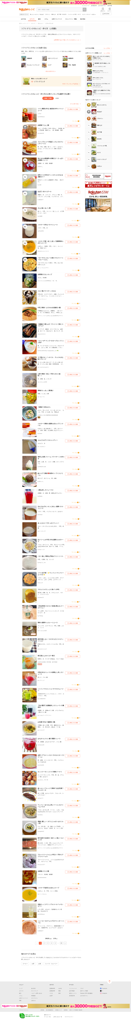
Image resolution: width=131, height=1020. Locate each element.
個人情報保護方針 (49, 1010)
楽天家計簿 (94, 5)
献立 (39, 19)
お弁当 (60, 988)
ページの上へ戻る (109, 981)
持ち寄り (64, 14)
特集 (20, 1000)
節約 (59, 993)
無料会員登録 (106, 13)
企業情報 (42, 1010)
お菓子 (51, 995)
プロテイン (47, 14)
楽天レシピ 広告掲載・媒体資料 (76, 1010)
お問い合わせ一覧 (57, 1016)
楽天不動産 (72, 991)
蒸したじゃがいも (34, 14)
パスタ (51, 993)
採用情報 (65, 1010)
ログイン (109, 10)
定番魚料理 (52, 991)
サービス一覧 (47, 1016)
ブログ (82, 988)
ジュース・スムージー (51, 963)
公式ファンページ (57, 19)
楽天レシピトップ (23, 23)
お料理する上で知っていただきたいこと (66, 40)
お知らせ (33, 1000)
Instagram (104, 993)
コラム (46, 19)
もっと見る (107, 48)
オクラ (79, 14)
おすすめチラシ (102, 5)
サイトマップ (34, 991)
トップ (20, 988)
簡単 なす (53, 14)
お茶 (33, 963)
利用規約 (33, 995)
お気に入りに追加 (73, 109)
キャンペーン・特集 (71, 19)
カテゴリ (32, 19)
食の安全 (82, 19)
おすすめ (23, 19)
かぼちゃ (94, 14)
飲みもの (40, 23)
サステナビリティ (69, 1016)
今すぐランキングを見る (70, 84)
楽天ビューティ (73, 993)
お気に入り (102, 10)
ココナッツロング (86, 14)
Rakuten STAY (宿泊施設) (86, 993)
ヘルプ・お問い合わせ (36, 993)
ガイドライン (34, 998)
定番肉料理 (52, 988)
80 (61, 943)
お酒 (39, 963)
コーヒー (25, 963)
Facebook (104, 988)
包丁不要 (59, 14)
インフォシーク (85, 5)
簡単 (59, 991)
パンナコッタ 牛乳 (72, 14)
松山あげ (42, 14)
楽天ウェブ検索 (84, 991)
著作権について (58, 1010)
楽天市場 (110, 5)
